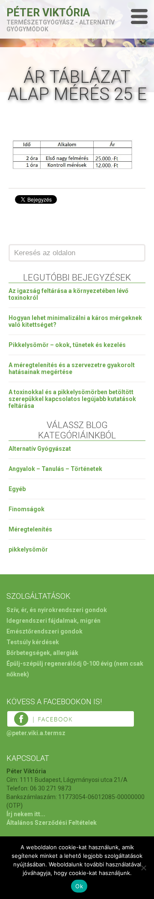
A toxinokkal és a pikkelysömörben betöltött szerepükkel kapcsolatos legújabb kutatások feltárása (72, 399)
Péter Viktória (48, 12)
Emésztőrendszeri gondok (44, 631)
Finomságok (26, 509)
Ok (79, 886)
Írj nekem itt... (25, 814)
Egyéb (17, 489)
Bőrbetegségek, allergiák (42, 652)
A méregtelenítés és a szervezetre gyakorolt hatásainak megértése (72, 368)
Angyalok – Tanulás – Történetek (55, 468)
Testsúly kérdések (32, 642)
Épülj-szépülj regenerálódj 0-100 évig (59, 663)
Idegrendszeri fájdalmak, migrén (53, 620)
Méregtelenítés (30, 529)
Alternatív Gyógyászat (40, 448)
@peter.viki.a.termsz (35, 733)
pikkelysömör (28, 549)
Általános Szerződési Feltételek (51, 822)
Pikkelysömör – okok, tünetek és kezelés (67, 344)
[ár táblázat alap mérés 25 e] (73, 171)
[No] (143, 867)
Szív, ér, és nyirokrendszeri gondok (56, 609)
